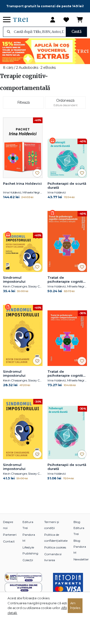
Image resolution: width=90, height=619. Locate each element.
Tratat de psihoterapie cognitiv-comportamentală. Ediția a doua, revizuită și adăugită (67, 373)
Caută (77, 31)
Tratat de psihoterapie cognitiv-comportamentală (67, 279)
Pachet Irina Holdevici (22, 183)
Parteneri (9, 534)
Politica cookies (55, 547)
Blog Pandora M (80, 546)
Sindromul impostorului (14, 279)
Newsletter (81, 559)
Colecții (27, 560)
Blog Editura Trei (79, 528)
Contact (9, 541)
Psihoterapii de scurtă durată (67, 185)
